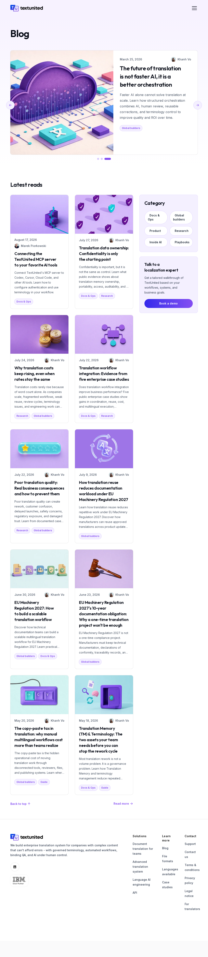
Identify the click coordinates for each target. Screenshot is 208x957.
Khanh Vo (184, 59)
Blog (165, 848)
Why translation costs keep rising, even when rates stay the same (34, 373)
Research (107, 295)
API (135, 892)
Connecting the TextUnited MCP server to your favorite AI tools (35, 259)
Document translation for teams (143, 848)
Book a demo (168, 303)
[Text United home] (26, 8)
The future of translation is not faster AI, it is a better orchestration (150, 76)
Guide (44, 781)
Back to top (18, 803)
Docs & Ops (23, 301)
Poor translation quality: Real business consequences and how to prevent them (39, 488)
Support (190, 844)
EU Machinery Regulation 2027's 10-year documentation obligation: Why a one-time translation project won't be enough (103, 614)
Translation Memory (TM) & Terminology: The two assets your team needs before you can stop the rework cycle (100, 740)
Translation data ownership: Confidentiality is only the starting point (104, 253)
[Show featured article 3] (107, 159)
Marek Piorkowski (33, 246)
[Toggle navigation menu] (194, 8)
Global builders (131, 128)
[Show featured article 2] (102, 159)
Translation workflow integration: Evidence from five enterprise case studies (104, 373)
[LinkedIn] (14, 866)
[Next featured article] (198, 105)
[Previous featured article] (10, 105)
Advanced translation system (140, 866)
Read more (121, 803)
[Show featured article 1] (98, 159)
